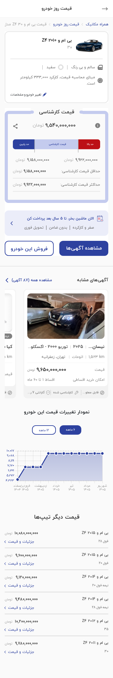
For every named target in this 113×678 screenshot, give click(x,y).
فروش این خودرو (29, 249)
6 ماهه (70, 429)
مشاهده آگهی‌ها (84, 248)
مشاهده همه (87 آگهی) (32, 280)
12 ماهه (44, 430)
